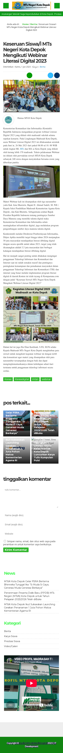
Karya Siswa (10, 636)
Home (25, 24)
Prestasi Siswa (12, 641)
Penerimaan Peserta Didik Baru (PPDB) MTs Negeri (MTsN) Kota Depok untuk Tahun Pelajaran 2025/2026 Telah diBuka (44, 421)
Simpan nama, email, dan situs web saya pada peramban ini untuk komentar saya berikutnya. (29, 543)
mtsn (35, 379)
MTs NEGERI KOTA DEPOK (33, 743)
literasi (8, 379)
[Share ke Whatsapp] (29, 75)
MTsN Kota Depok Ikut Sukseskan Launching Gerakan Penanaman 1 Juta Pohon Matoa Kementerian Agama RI (17, 448)
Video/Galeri (11, 646)
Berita (33, 24)
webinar (46, 379)
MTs (21, 148)
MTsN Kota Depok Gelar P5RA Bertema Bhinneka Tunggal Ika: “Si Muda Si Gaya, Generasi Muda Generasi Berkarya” (17, 421)
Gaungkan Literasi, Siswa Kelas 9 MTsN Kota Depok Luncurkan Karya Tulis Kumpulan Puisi (44, 451)
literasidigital (22, 379)
